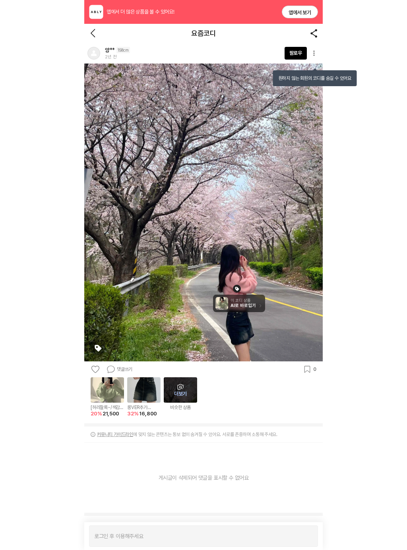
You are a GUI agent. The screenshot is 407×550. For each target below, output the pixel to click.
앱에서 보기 (300, 12)
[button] (93, 53)
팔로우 (295, 53)
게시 (307, 536)
